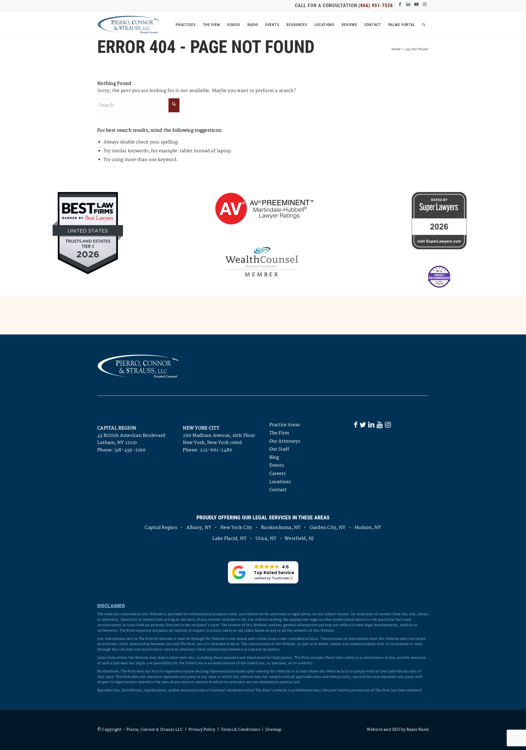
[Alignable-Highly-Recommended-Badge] (439, 277)
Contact (278, 490)
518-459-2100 (130, 450)
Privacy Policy (202, 729)
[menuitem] (185, 24)
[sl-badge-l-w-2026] (439, 220)
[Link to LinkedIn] (408, 4)
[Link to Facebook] (400, 4)
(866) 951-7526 (375, 5)
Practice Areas (284, 425)
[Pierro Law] (128, 24)
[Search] (424, 24)
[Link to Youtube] (416, 4)
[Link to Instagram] (425, 4)
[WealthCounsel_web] (262, 261)
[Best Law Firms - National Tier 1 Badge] (88, 233)
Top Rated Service (274, 573)
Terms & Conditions (240, 729)
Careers (277, 473)
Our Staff (279, 449)
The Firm (279, 433)
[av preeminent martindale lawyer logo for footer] (262, 209)
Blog (274, 457)
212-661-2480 (216, 450)
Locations (280, 482)
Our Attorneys (284, 441)
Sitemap (273, 729)
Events (276, 465)
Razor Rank (418, 729)
